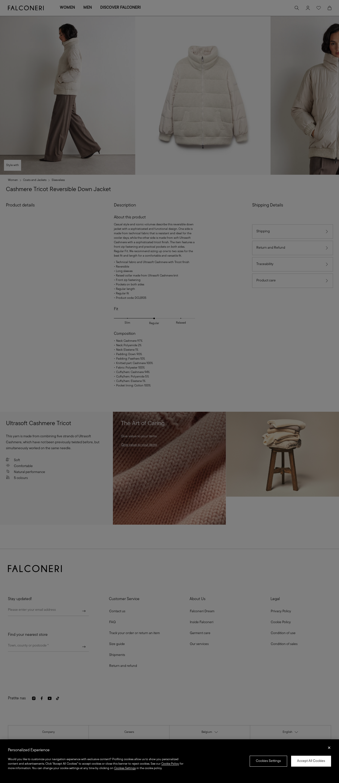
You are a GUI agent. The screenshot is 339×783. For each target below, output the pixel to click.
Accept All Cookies (311, 761)
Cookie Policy (170, 763)
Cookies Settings (268, 761)
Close (329, 749)
